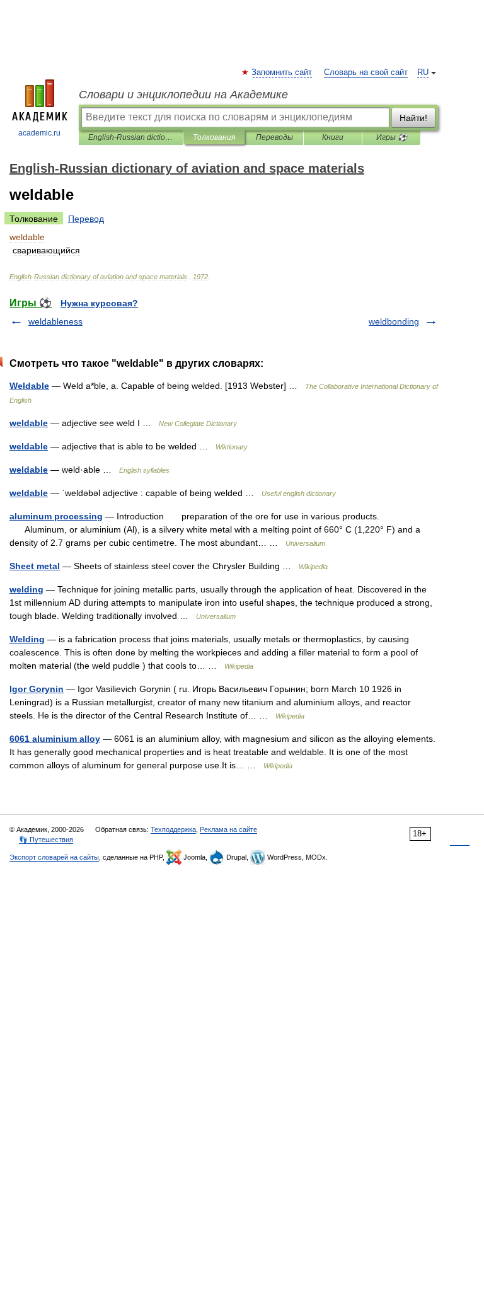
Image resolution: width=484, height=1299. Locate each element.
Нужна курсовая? (99, 303)
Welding (27, 639)
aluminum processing (56, 516)
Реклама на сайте (228, 829)
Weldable (29, 386)
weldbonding (394, 321)
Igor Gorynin (36, 689)
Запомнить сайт (282, 72)
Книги (332, 137)
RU (423, 72)
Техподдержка (173, 829)
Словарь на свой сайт (366, 72)
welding (26, 589)
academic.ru (39, 133)
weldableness (55, 321)
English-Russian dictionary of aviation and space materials (130, 137)
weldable (28, 423)
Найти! (413, 118)
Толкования (214, 137)
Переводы (274, 137)
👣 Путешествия (46, 839)
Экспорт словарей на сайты (54, 857)
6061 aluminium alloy (54, 739)
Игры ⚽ (391, 137)
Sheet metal (34, 566)
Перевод (86, 219)
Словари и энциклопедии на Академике (183, 94)
